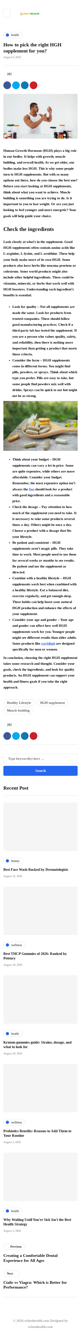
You (31, 489)
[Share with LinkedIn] (25, 85)
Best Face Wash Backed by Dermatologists (35, 869)
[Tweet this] (16, 85)
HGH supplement (52, 703)
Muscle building (18, 710)
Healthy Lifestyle (19, 703)
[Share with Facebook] (7, 85)
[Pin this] (33, 85)
